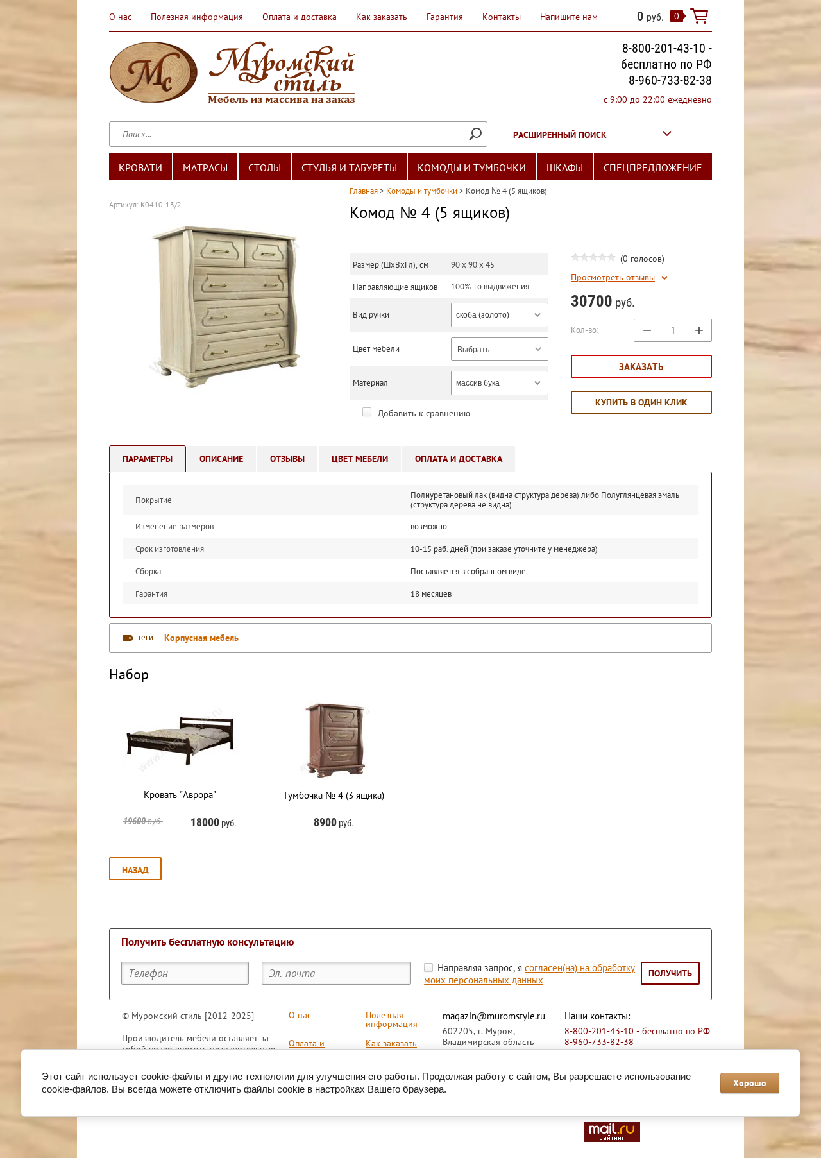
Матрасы (205, 167)
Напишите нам (569, 16)
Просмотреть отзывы (613, 277)
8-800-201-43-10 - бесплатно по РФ (666, 56)
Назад (135, 870)
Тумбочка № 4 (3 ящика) (333, 795)
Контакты (501, 16)
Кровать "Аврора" (180, 794)
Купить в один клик (641, 402)
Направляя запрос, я (529, 974)
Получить (670, 973)
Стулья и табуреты (349, 167)
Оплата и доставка (299, 16)
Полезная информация (197, 16)
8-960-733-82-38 (670, 80)
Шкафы (564, 167)
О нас (120, 16)
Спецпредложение (653, 167)
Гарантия (445, 16)
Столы (264, 167)
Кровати (140, 167)
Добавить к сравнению (422, 413)
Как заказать (381, 16)
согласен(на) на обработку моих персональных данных (529, 974)
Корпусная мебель (201, 637)
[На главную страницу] (232, 74)
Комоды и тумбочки (472, 167)
